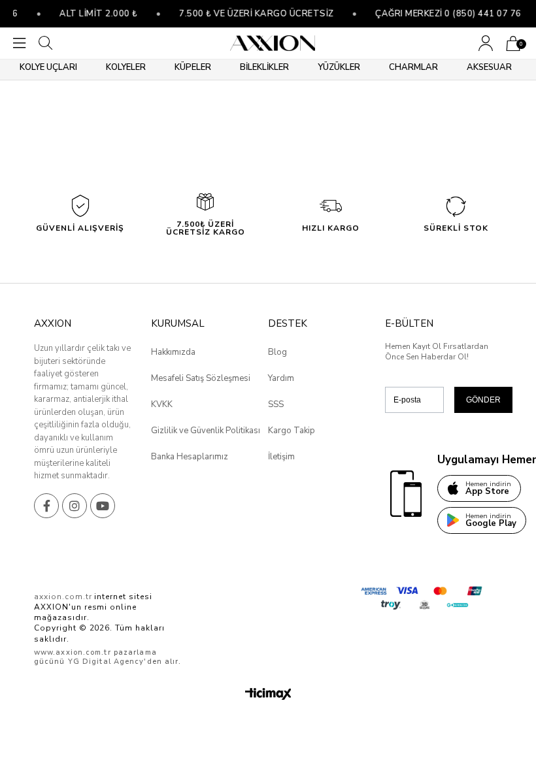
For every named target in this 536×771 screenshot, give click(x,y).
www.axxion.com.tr (72, 652)
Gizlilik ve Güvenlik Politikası (205, 430)
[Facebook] (46, 505)
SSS (276, 404)
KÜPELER (193, 67)
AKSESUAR (489, 67)
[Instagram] (74, 505)
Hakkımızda (173, 352)
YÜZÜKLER (339, 67)
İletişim (281, 457)
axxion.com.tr (63, 596)
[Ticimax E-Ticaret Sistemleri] (268, 695)
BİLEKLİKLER (264, 67)
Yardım (281, 378)
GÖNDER (483, 399)
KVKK (162, 404)
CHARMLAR (413, 67)
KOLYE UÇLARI (48, 67)
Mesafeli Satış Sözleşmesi (200, 378)
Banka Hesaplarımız (189, 457)
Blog (277, 352)
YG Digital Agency (106, 661)
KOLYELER (126, 67)
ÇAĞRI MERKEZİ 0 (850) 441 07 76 (442, 14)
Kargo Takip (291, 430)
